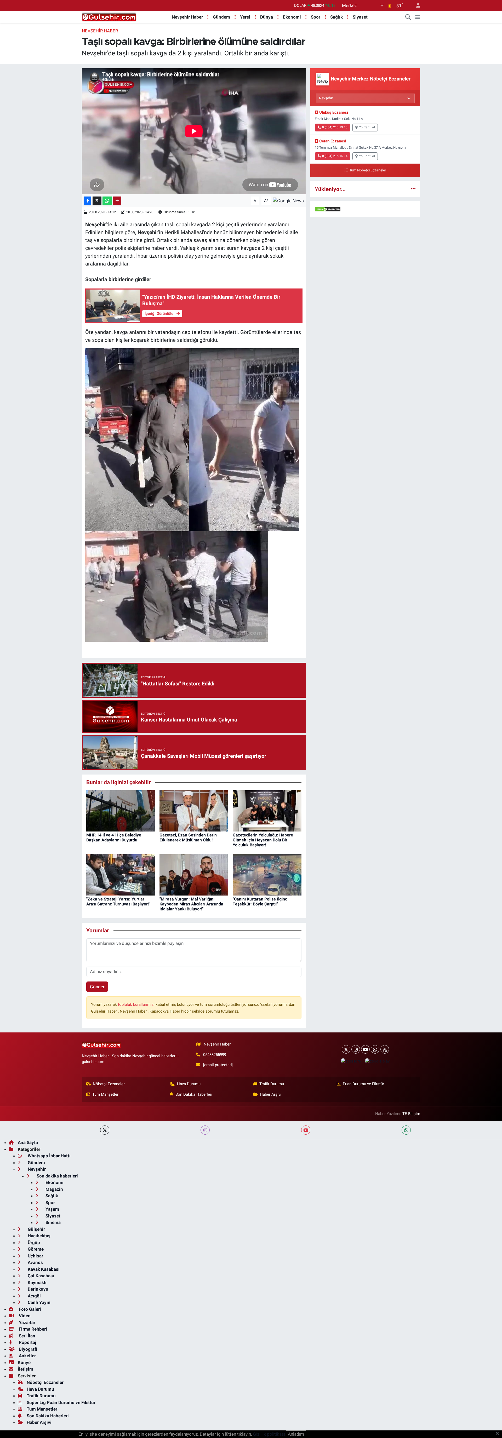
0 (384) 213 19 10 (334, 127)
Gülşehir (36, 1229)
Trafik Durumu (271, 1084)
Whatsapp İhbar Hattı (49, 1155)
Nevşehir (36, 1169)
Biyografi (27, 1349)
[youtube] (305, 1130)
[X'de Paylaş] (97, 201)
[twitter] (104, 1130)
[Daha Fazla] (117, 201)
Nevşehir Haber (187, 17)
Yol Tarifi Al (367, 127)
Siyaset (360, 17)
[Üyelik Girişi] (416, 5)
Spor (315, 17)
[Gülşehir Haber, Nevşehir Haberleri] (109, 16)
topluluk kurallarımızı (137, 1004)
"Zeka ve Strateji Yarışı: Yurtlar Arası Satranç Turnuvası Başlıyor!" (118, 901)
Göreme (35, 1249)
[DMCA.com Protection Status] (328, 208)
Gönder (97, 986)
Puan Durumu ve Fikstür (363, 1084)
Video (24, 1315)
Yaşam (51, 1209)
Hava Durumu (189, 1084)
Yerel (245, 17)
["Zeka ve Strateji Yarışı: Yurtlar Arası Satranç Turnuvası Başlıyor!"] (120, 874)
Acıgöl (34, 1295)
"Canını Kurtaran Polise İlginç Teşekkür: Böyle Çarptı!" (260, 901)
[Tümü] (413, 189)
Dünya (266, 17)
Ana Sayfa (28, 1142)
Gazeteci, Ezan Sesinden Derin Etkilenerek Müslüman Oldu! (188, 837)
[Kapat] (498, 1433)
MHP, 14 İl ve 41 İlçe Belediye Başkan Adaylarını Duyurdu (113, 837)
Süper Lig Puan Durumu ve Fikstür (61, 1402)
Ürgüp (33, 1242)
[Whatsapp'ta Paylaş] (107, 201)
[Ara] (408, 17)
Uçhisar (35, 1255)
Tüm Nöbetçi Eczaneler (367, 170)
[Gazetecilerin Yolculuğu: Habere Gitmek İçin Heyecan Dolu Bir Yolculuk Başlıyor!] (267, 810)
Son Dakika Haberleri (193, 1094)
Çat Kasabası (40, 1275)
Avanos (35, 1262)
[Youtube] (365, 1049)
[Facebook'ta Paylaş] (87, 201)
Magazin (53, 1189)
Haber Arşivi (270, 1094)
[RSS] (384, 1049)
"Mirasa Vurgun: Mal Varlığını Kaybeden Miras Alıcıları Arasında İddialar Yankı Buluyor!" (191, 904)
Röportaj (27, 1342)
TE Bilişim (411, 1113)
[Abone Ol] (288, 200)
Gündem (221, 17)
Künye (24, 1362)
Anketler (27, 1355)
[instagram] (205, 1130)
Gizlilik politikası (269, 1434)
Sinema (52, 1222)
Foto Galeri (29, 1309)
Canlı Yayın (38, 1302)
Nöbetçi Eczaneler (109, 1084)
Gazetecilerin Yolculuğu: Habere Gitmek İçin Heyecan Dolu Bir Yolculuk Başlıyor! (263, 840)
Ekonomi (292, 17)
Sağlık (336, 17)
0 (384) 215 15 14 (334, 156)
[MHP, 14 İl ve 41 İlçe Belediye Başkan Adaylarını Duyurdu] (120, 810)
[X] (346, 1049)
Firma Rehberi (32, 1329)
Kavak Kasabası (43, 1269)
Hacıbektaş (38, 1235)
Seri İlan (26, 1335)
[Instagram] (355, 1049)
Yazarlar (26, 1322)
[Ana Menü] (417, 17)
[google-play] (377, 1061)
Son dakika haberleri (57, 1176)
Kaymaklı (37, 1282)
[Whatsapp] (375, 1049)
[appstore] (351, 1061)
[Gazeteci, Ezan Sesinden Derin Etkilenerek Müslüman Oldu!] (193, 810)
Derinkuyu (37, 1289)
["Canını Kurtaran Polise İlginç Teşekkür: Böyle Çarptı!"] (267, 874)
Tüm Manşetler (105, 1094)
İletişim (25, 1369)
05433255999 (214, 1054)
